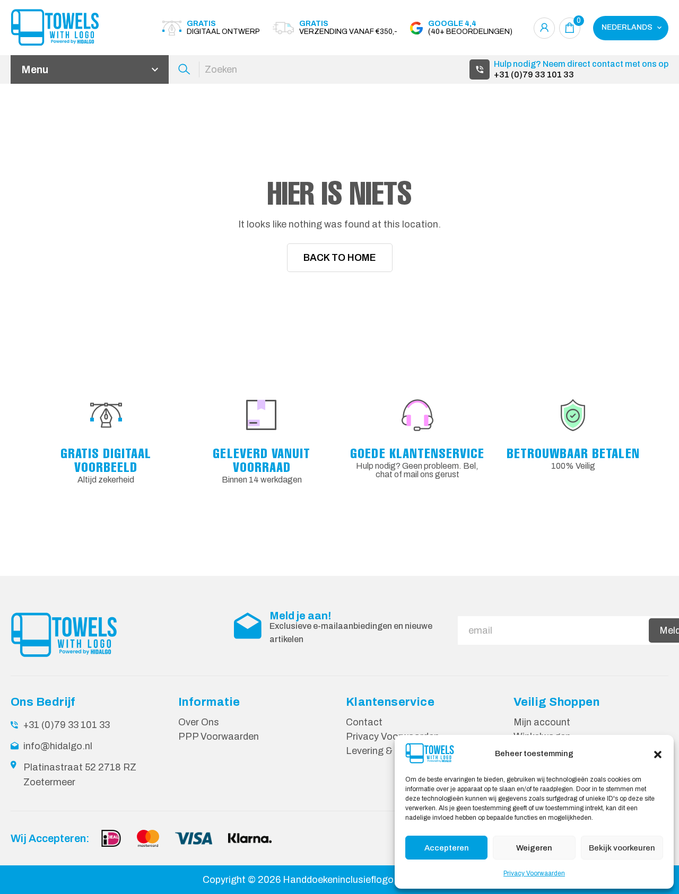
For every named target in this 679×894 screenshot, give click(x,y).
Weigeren (534, 848)
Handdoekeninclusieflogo (338, 879)
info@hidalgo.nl (57, 746)
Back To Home (339, 257)
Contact (364, 722)
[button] (657, 753)
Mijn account (541, 722)
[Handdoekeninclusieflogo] (69, 27)
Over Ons (198, 722)
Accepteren (446, 848)
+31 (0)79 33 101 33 (534, 74)
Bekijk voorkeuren (622, 848)
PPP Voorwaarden (218, 736)
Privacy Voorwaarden (534, 873)
